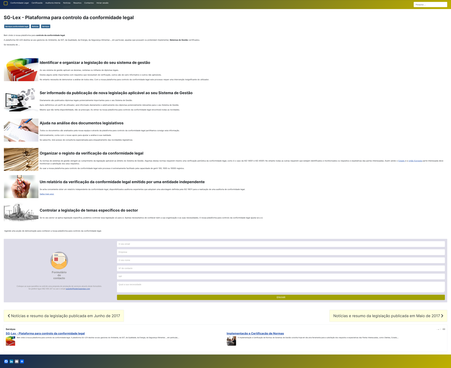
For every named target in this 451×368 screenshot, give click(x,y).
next (442, 329)
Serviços (45, 26)
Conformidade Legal (19, 3)
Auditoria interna (52, 3)
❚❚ (444, 329)
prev (440, 329)
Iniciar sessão (103, 3)
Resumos (77, 3)
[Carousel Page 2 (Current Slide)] (438, 329)
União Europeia (415, 161)
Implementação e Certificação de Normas (34, 333)
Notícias (66, 3)
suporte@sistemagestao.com (78, 289)
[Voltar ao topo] (447, 363)
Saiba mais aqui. (47, 194)
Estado (401, 161)
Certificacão (37, 3)
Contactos (89, 3)
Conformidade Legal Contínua (247, 333)
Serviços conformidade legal (16, 26)
